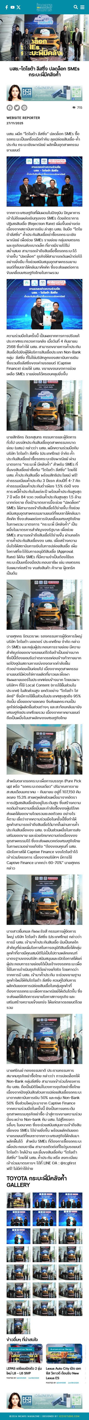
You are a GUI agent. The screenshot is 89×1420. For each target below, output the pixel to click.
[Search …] (76, 7)
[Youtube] (12, 7)
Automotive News (44, 1349)
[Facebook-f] (7, 7)
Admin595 (44, 1382)
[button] (10, 108)
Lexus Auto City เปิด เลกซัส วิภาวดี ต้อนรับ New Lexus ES (46, 1373)
